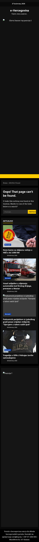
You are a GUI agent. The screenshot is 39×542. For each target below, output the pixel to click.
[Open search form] (35, 176)
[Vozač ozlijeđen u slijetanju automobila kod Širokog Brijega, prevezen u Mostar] (19, 270)
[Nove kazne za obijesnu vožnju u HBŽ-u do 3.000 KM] (19, 236)
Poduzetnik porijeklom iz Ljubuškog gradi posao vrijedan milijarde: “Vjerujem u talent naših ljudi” (19, 322)
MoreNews (13, 539)
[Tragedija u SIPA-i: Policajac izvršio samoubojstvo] (19, 341)
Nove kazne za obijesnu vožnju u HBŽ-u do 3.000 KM (17, 251)
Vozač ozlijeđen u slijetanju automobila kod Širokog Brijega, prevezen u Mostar (17, 286)
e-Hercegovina (19, 10)
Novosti (7, 245)
